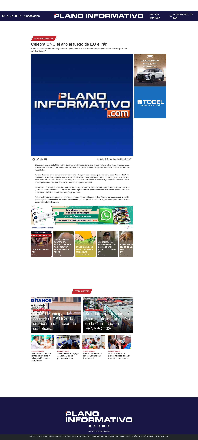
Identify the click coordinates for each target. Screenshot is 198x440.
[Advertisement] (82, 271)
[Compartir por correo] (45, 159)
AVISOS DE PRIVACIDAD (159, 436)
